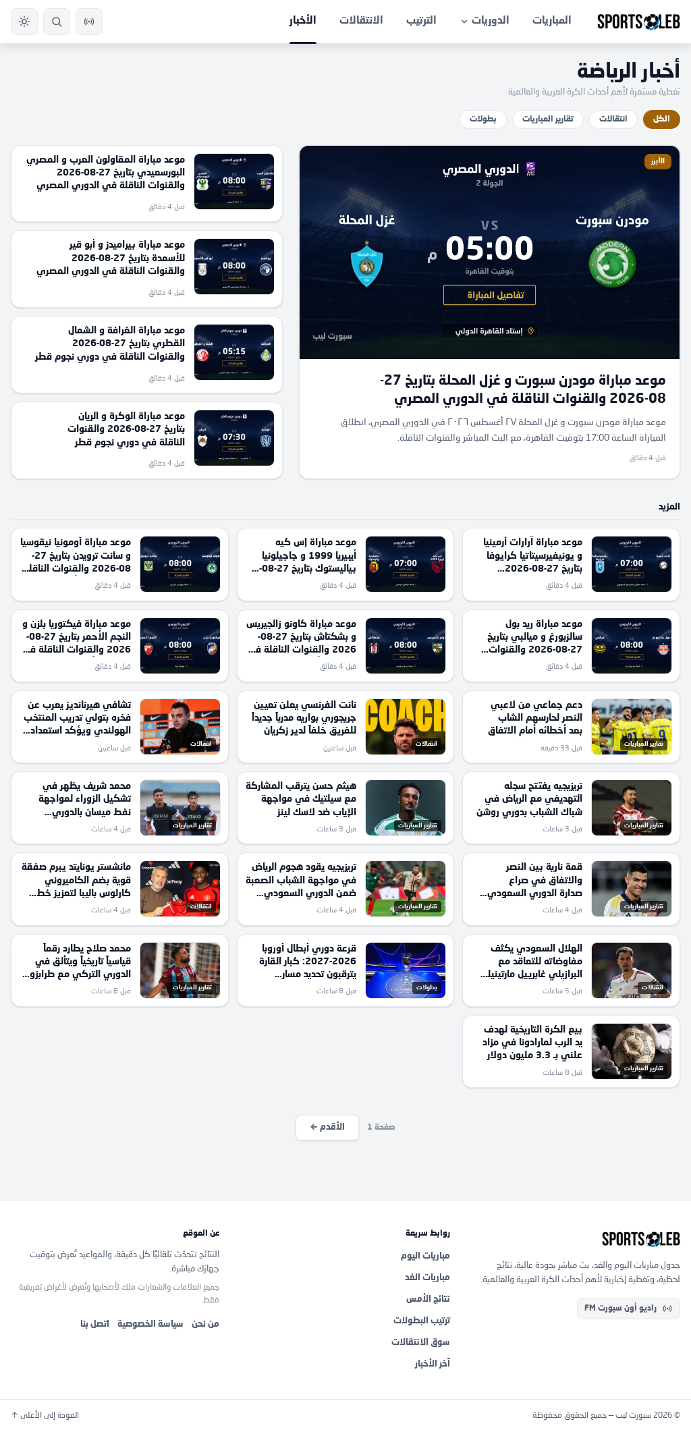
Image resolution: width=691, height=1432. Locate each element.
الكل (661, 119)
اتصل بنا (94, 1324)
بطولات (483, 119)
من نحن (205, 1324)
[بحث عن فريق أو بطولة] (56, 21)
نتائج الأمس (428, 1299)
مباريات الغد (427, 1277)
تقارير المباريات (548, 119)
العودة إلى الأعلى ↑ (45, 1416)
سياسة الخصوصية (150, 1324)
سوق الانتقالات (420, 1342)
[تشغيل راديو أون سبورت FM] (89, 21)
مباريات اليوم (425, 1256)
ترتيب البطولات (421, 1321)
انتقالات (613, 119)
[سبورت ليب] (576, 1239)
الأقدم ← (327, 1127)
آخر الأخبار (432, 1364)
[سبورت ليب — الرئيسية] (638, 21)
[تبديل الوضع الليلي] (24, 21)
